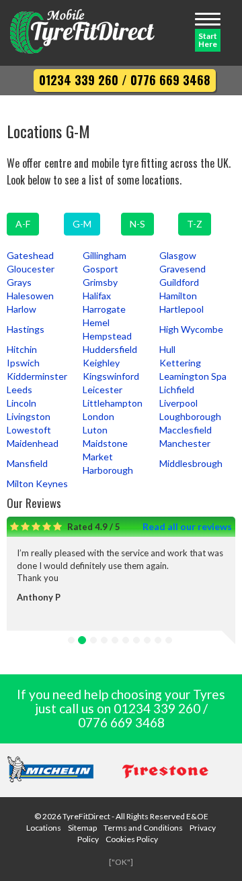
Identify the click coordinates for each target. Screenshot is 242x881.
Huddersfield (110, 349)
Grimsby (100, 282)
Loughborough (190, 416)
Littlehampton (113, 403)
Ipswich (23, 362)
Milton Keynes (37, 483)
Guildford (179, 282)
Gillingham (104, 255)
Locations (43, 828)
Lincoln (21, 403)
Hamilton (178, 295)
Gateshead (30, 255)
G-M (82, 223)
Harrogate (104, 309)
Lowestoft (29, 429)
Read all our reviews (187, 526)
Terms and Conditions (143, 828)
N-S (137, 223)
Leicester (102, 389)
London (98, 416)
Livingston (28, 416)
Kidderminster (37, 376)
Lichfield (176, 389)
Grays (19, 282)
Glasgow (177, 255)
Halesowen (30, 295)
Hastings (25, 329)
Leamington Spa (193, 376)
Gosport (100, 268)
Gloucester (30, 268)
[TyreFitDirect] (82, 32)
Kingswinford (111, 376)
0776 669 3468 (170, 80)
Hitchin (22, 349)
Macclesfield (185, 429)
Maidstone (105, 443)
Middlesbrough (191, 463)
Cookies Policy (132, 839)
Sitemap (82, 828)
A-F (22, 223)
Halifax (97, 295)
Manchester (184, 443)
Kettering (180, 362)
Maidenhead (32, 443)
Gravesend (182, 268)
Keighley (101, 362)
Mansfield (27, 463)
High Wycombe (191, 329)
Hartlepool (181, 309)
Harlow (21, 309)
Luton (95, 429)
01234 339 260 (78, 80)
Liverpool (178, 403)
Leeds (19, 389)
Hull (167, 349)
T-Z (194, 223)
